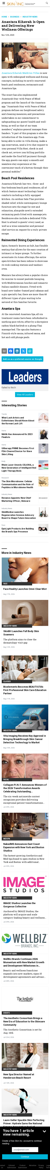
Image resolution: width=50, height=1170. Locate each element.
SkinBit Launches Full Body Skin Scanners (21, 633)
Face (3, 525)
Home (4, 17)
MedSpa (6, 839)
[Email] (4, 351)
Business (14, 17)
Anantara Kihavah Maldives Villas (20, 73)
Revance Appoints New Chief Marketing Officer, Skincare (16, 499)
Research (5, 478)
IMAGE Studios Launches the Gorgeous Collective (19, 905)
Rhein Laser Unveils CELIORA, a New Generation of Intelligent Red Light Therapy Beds (19, 468)
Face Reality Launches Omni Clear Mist (25, 589)
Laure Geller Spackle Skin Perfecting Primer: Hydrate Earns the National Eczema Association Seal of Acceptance (24, 1124)
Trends (4, 414)
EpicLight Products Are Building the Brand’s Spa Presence (18, 530)
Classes (7, 681)
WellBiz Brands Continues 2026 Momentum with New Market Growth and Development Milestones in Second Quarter (23, 962)
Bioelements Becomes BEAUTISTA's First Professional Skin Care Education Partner (24, 690)
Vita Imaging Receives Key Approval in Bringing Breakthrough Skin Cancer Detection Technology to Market (24, 739)
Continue (25, 1156)
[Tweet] (23, 351)
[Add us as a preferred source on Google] (30, 351)
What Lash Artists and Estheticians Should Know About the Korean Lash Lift (18, 420)
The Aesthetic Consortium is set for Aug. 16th (22, 1031)
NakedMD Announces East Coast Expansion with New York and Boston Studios (23, 847)
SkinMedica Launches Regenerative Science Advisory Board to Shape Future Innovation (19, 515)
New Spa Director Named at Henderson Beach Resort (18, 1076)
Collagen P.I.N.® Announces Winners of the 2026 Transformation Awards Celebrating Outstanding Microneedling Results (25, 788)
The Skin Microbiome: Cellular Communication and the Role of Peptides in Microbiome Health (18, 484)
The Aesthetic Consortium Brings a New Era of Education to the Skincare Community (24, 1021)
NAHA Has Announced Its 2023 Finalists (17, 435)
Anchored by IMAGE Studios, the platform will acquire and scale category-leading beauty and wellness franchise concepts (24, 914)
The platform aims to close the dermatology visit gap (19, 641)
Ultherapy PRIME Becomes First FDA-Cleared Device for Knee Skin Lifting (18, 451)
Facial (6, 779)
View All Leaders (25, 394)
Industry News (30, 17)
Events (6, 1013)
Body (3, 461)
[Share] (10, 351)
